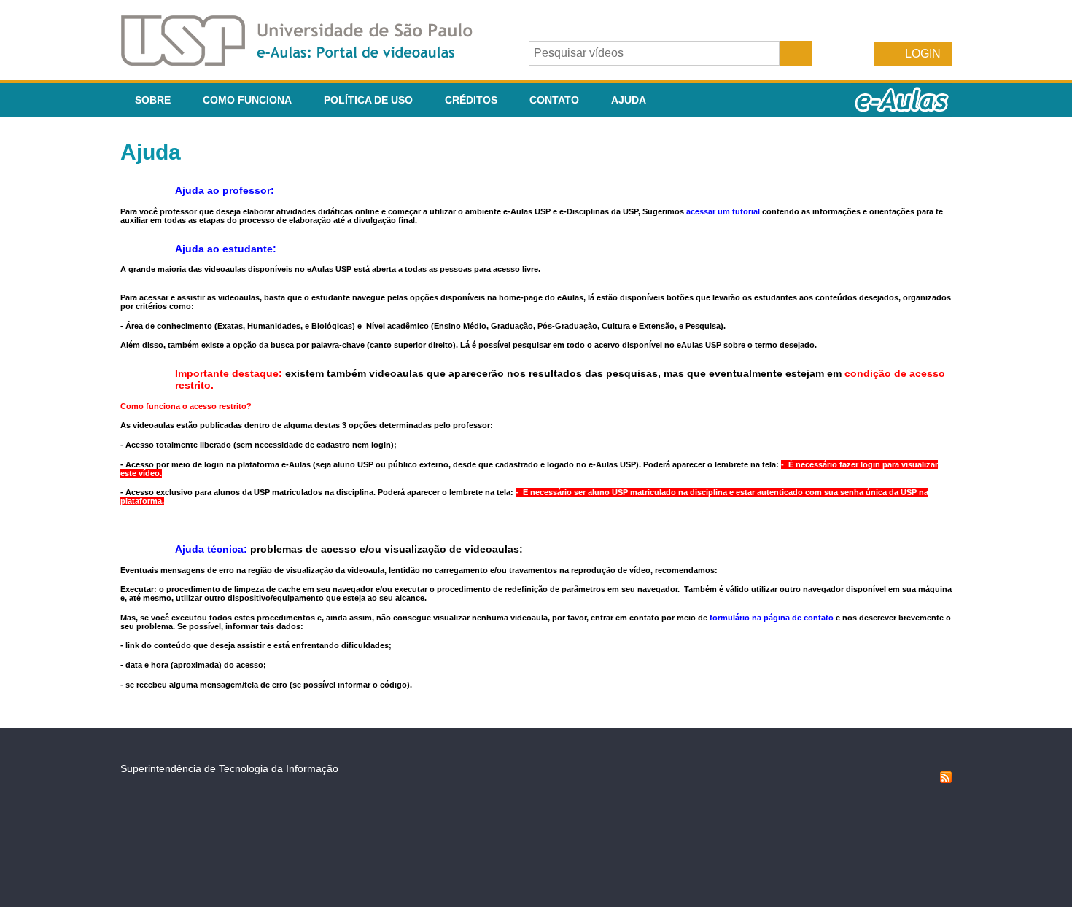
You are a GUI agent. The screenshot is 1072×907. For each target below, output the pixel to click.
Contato (554, 100)
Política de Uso (368, 100)
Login (923, 53)
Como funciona (247, 100)
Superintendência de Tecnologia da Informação (229, 768)
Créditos (471, 100)
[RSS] (946, 779)
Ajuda (628, 100)
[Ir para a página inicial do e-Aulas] (308, 61)
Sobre (153, 100)
